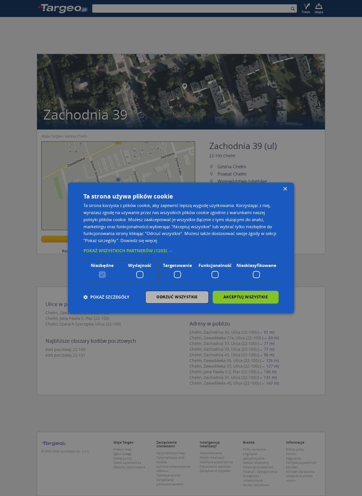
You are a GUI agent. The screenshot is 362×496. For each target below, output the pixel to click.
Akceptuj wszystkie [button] (245, 297)
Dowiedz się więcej (138, 240)
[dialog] (181, 247)
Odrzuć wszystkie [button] (176, 297)
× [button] (285, 189)
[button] (181, 250)
